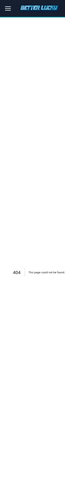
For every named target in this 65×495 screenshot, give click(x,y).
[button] (8, 8)
